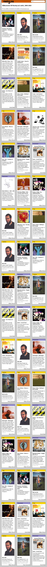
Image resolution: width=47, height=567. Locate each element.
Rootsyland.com (25, 8)
